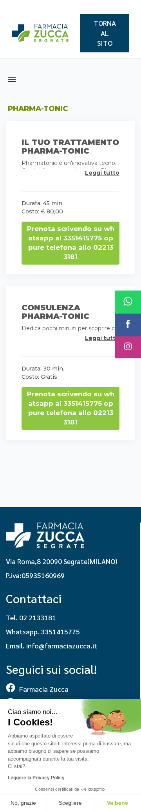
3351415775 (60, 631)
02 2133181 (37, 617)
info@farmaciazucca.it (61, 645)
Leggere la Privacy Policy (36, 778)
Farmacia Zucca (44, 688)
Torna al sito (105, 32)
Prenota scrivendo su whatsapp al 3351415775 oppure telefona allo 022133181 (70, 243)
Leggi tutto (102, 172)
